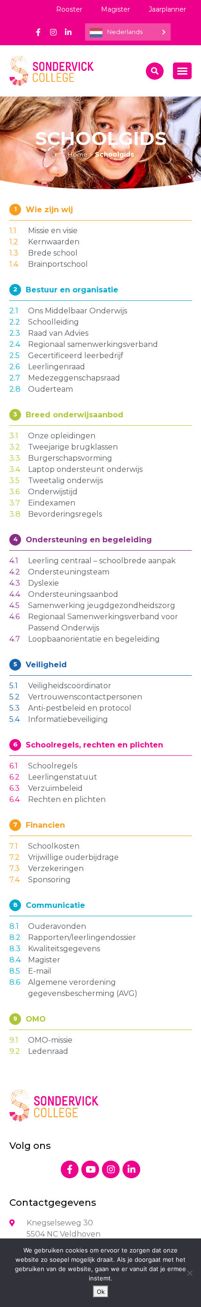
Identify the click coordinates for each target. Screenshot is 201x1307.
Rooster (69, 9)
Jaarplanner (167, 9)
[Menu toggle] (182, 70)
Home (77, 154)
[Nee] (189, 1273)
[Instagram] (53, 32)
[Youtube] (90, 1169)
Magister (115, 9)
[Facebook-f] (38, 32)
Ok (101, 1291)
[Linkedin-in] (68, 32)
